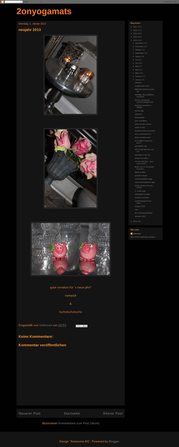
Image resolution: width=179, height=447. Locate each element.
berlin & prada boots (142, 137)
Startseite (72, 413)
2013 (135, 40)
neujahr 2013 (140, 206)
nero (136, 210)
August (138, 56)
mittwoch (138, 83)
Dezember (139, 43)
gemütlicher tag (141, 146)
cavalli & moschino (142, 198)
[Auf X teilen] (81, 326)
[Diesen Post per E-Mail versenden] (77, 326)
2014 (135, 37)
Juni (137, 63)
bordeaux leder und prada (145, 131)
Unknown (137, 234)
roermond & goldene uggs (145, 182)
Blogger (114, 441)
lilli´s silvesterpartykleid (143, 213)
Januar (138, 80)
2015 (135, 34)
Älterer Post (113, 413)
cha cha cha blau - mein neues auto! (144, 162)
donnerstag (139, 111)
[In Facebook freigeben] (84, 326)
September (139, 53)
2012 (135, 221)
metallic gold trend (142, 86)
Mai (137, 66)
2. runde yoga (140, 191)
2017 (135, 27)
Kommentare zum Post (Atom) (78, 423)
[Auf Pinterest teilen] (86, 326)
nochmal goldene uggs (143, 179)
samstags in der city (142, 155)
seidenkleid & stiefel (142, 194)
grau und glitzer (141, 121)
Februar (138, 76)
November (139, 46)
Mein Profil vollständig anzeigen (143, 237)
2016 (135, 30)
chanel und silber (141, 158)
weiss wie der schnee (143, 124)
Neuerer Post (30, 413)
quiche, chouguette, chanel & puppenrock (144, 101)
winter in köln (140, 127)
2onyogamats (44, 11)
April (137, 70)
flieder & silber (140, 172)
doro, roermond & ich (143, 134)
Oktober (138, 50)
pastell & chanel (141, 176)
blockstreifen (140, 117)
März (137, 73)
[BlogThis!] (79, 326)
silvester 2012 (140, 216)
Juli (136, 60)
